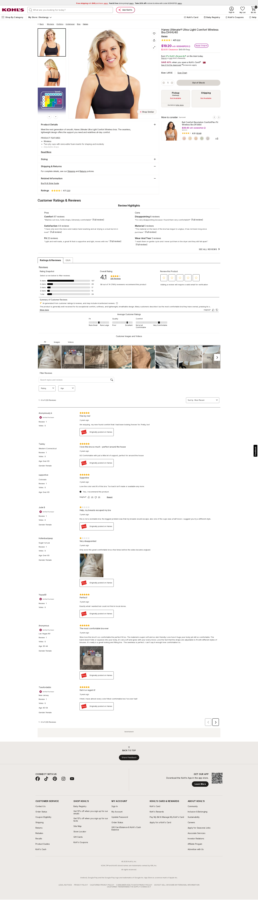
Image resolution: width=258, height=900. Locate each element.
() (199, 133)
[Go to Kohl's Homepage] (13, 10)
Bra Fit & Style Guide (50, 183)
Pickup (175, 92)
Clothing (59, 24)
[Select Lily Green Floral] (202, 138)
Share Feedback (129, 844)
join (170, 58)
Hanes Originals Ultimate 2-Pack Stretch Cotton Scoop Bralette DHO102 (105, 249)
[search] (30, 9)
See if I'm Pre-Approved (171, 65)
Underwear (70, 24)
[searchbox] (70, 10)
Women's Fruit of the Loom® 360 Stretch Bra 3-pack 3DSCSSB (148, 254)
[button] (170, 40)
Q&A (68, 346)
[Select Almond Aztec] (196, 138)
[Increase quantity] (172, 83)
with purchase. (92, 3)
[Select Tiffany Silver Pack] (40, 249)
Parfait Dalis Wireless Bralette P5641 (196, 253)
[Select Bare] (186, 249)
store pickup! (121, 3)
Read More (46, 152)
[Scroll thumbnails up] (49, 116)
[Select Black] (180, 249)
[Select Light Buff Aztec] (184, 138)
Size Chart (182, 73)
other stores (180, 105)
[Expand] (154, 47)
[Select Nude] (190, 138)
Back (43, 24)
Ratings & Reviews (50, 346)
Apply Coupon (201, 46)
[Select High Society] (139, 249)
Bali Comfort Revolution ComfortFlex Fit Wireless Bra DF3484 (200, 123)
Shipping (206, 92)
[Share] (154, 40)
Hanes (85, 24)
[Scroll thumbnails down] (56, 116)
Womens (50, 24)
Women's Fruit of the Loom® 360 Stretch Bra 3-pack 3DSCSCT (55, 254)
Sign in (164, 58)
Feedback (255, 451)
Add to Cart (45, 272)
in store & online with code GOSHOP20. (158, 3)
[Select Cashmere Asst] (46, 249)
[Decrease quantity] (163, 83)
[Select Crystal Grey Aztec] (208, 138)
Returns (83, 171)
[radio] (175, 98)
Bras (79, 24)
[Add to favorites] (154, 33)
